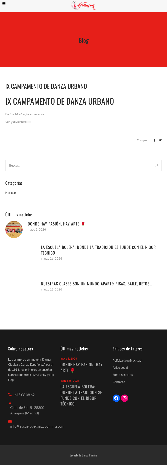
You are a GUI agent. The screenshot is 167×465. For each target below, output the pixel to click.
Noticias (10, 192)
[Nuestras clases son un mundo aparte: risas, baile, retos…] (20, 296)
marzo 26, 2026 (51, 258)
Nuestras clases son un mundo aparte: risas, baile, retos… (96, 284)
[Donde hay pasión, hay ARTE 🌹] (14, 229)
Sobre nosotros (123, 374)
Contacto (119, 382)
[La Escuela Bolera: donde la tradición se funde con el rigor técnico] (20, 259)
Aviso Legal (120, 367)
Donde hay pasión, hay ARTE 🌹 (57, 224)
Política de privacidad (127, 360)
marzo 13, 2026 (51, 289)
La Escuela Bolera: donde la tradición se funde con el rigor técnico (98, 250)
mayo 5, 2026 (37, 229)
